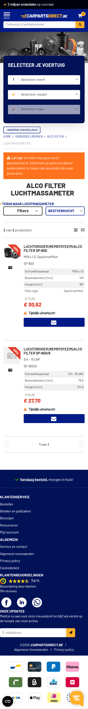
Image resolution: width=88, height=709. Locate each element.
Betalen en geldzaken (15, 511)
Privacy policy (10, 561)
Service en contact (13, 547)
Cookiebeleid (9, 568)
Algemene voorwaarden (17, 554)
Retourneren (9, 525)
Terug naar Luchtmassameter (27, 204)
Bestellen (6, 504)
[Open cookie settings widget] (7, 701)
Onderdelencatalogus (22, 130)
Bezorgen (7, 518)
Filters (23, 211)
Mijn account (9, 532)
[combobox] (49, 80)
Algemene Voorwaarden (31, 650)
